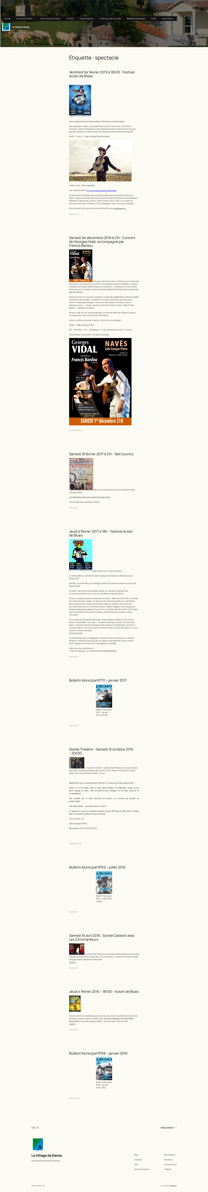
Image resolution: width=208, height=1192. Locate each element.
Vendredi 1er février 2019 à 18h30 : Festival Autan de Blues (102, 74)
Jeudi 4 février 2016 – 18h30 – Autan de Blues (104, 991)
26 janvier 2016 (74, 1098)
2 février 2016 (73, 1030)
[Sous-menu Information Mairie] (35, 18)
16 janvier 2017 (74, 657)
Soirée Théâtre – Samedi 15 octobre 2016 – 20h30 (101, 751)
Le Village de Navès (20, 27)
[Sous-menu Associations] (176, 18)
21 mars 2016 (73, 968)
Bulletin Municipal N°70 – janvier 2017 (98, 680)
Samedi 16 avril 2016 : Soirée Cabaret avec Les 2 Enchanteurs (102, 937)
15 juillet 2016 (73, 912)
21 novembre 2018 (75, 430)
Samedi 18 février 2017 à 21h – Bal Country (101, 454)
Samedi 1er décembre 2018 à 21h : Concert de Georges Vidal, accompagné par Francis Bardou (102, 241)
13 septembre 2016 (75, 844)
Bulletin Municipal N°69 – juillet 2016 (97, 867)
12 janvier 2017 (74, 726)
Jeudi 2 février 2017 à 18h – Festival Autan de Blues (101, 533)
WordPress (173, 1186)
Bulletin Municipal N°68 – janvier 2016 (98, 1053)
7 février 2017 (73, 508)
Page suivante (169, 1127)
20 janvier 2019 (74, 214)
